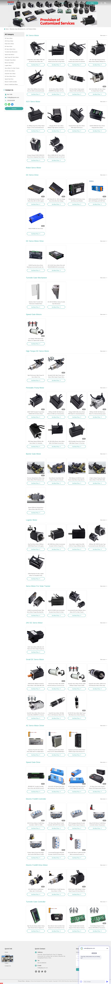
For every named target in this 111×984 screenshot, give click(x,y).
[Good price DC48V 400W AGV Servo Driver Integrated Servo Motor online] (97, 115)
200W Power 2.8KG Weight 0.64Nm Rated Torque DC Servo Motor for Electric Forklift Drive (76, 891)
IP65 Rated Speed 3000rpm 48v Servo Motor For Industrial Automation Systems (35, 443)
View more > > (103, 35)
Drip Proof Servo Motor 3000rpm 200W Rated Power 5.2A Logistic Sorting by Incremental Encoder (36, 546)
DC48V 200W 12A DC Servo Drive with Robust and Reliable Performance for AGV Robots (77, 200)
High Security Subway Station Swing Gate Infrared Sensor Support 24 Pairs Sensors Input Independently (35, 927)
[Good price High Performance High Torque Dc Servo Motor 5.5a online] (36, 364)
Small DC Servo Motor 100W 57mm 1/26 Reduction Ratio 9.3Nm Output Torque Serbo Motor (97, 685)
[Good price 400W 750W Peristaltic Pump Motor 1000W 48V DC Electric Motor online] (36, 401)
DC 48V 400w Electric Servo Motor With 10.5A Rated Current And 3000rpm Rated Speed (56, 443)
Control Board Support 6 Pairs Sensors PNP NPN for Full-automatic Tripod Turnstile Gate (97, 927)
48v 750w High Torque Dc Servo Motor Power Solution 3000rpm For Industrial (97, 61)
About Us (7, 955)
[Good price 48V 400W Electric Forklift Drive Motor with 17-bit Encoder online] (36, 878)
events (71, 3)
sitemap (28, 981)
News (6, 960)
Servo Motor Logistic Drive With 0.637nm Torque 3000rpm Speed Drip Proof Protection (77, 546)
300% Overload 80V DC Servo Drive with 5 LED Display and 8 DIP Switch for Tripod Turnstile (97, 200)
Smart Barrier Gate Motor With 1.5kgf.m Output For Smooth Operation (56, 479)
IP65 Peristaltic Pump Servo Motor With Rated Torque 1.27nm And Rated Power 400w (77, 443)
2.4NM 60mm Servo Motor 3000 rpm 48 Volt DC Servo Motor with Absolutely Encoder (36, 61)
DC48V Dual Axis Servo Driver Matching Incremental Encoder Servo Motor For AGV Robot (36, 267)
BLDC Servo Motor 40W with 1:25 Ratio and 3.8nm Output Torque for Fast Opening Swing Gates (35, 648)
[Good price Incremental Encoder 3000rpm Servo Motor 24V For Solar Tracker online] (77, 599)
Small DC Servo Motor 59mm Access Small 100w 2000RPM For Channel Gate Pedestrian (36, 714)
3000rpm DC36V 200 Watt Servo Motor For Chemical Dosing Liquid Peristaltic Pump (97, 413)
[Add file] (81, 981)
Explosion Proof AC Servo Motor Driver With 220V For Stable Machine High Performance (36, 751)
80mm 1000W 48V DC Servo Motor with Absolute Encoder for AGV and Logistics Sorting (56, 157)
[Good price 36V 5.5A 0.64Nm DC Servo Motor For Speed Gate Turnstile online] (97, 78)
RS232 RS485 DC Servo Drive (36, 228)
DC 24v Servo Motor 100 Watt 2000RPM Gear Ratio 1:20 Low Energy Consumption (56, 90)
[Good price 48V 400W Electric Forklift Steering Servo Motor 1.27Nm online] (56, 878)
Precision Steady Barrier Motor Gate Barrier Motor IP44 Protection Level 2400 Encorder (35, 479)
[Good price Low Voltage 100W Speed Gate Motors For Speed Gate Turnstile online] (36, 328)
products (63, 3)
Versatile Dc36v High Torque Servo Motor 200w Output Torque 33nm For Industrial (56, 377)
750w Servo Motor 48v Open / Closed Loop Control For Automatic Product (76, 61)
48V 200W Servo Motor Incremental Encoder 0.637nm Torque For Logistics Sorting (56, 546)
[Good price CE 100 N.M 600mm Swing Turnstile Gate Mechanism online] (56, 291)
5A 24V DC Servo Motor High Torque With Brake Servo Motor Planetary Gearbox (77, 714)
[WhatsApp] (6, 104)
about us (55, 3)
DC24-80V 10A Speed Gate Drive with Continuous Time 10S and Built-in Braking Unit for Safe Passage (56, 788)
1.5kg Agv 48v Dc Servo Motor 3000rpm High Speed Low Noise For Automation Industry (56, 127)
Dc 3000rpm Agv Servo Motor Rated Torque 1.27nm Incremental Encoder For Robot (36, 127)
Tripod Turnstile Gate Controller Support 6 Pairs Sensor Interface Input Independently (77, 927)
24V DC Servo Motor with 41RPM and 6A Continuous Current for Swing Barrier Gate (56, 685)
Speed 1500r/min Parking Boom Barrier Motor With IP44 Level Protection (35, 509)
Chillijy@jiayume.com (13, 97)
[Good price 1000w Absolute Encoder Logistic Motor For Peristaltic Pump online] (36, 563)
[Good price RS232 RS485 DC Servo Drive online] (36, 218)
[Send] (107, 981)
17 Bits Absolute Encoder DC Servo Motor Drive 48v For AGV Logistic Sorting (35, 200)
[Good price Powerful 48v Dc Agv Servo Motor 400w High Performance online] (77, 115)
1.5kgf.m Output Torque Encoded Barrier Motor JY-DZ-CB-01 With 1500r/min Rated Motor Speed (97, 479)
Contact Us (8, 965)
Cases (6, 963)
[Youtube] (39, 972)
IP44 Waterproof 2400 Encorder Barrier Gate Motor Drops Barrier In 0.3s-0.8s (76, 479)
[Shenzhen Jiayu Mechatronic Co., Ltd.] (11, 3)
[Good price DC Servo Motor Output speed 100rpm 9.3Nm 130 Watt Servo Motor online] (77, 78)
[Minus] (107, 948)
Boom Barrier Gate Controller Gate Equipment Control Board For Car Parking (56, 927)
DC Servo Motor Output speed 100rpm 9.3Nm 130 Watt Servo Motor (76, 90)
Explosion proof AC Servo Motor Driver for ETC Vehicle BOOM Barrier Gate (56, 751)
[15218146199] (12, 104)
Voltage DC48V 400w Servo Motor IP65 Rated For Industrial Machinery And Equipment (76, 413)
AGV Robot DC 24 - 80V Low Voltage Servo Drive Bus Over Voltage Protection (56, 200)
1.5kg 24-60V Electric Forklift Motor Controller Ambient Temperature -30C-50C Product (97, 824)
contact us (79, 3)
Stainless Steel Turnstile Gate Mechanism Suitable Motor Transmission (36, 303)
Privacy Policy (21, 981)
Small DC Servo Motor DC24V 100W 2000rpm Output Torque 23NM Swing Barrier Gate (76, 685)
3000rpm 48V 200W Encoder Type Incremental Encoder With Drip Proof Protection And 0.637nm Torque (97, 546)
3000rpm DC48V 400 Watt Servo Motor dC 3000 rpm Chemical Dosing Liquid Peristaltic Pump (56, 413)
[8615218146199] (42, 972)
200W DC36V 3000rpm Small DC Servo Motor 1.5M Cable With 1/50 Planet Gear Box (35, 685)
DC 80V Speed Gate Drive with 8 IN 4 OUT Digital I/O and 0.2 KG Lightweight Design (76, 788)
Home (49, 3)
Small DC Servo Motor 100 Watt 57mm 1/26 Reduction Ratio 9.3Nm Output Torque (56, 714)
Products (7, 957)
